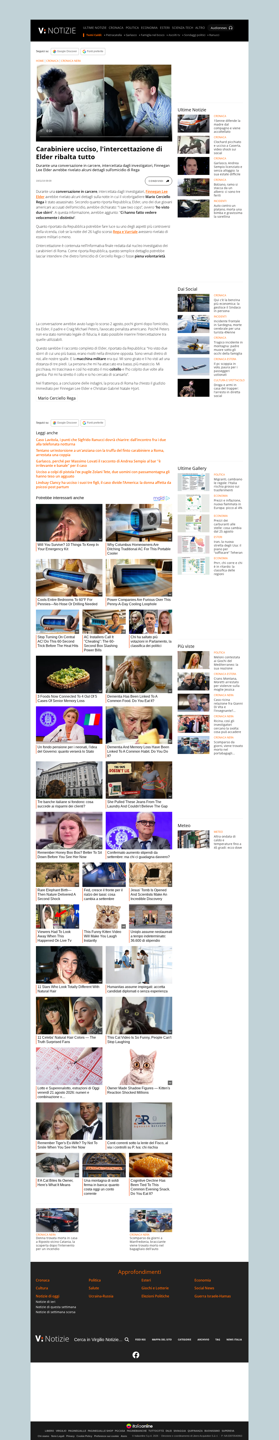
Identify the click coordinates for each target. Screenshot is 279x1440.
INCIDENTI (220, 201)
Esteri (146, 1280)
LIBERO (49, 1431)
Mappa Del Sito (162, 1339)
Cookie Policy (84, 1436)
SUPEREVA (228, 1431)
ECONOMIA (149, 27)
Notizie (57, 1338)
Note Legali (57, 1436)
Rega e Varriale (125, 231)
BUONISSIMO (212, 1431)
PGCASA (120, 1431)
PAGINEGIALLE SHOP (100, 1431)
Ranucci (214, 35)
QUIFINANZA (195, 1431)
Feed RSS (140, 1339)
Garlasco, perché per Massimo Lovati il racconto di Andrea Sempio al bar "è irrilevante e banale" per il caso (98, 463)
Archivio (203, 1339)
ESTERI (165, 27)
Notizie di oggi (47, 1296)
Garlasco (131, 35)
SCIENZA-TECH (182, 27)
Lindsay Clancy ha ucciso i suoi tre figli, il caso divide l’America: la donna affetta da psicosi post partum (103, 484)
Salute (94, 1288)
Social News (204, 1288)
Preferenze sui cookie (106, 1436)
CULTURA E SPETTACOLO (229, 380)
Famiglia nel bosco (153, 35)
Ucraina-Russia (101, 1296)
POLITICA (132, 27)
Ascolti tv (174, 35)
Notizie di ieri (45, 1302)
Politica (95, 1280)
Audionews (219, 28)
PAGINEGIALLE (77, 1431)
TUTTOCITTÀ (156, 1431)
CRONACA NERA (71, 61)
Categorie (184, 1339)
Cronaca (42, 1280)
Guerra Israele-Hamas (212, 1296)
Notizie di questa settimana (56, 1307)
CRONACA (116, 27)
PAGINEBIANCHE (137, 1431)
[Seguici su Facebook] (136, 1357)
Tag (217, 1339)
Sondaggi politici (194, 35)
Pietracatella (114, 35)
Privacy (70, 1436)
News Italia (234, 1339)
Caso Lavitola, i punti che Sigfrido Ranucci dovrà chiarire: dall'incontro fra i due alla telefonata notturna (101, 442)
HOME (40, 61)
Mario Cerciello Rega (57, 398)
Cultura (42, 1288)
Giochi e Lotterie (155, 1288)
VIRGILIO (61, 1431)
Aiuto (124, 1436)
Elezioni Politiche (155, 1296)
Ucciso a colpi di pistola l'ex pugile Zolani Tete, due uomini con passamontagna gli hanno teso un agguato (103, 474)
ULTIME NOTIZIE (95, 27)
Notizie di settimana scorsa (55, 1312)
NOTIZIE (62, 30)
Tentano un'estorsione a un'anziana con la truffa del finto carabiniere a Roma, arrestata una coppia (100, 452)
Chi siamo (43, 1436)
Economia (202, 1280)
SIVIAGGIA (180, 1431)
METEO (218, 831)
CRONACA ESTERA (225, 359)
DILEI (169, 1431)
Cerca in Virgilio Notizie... (98, 1339)
